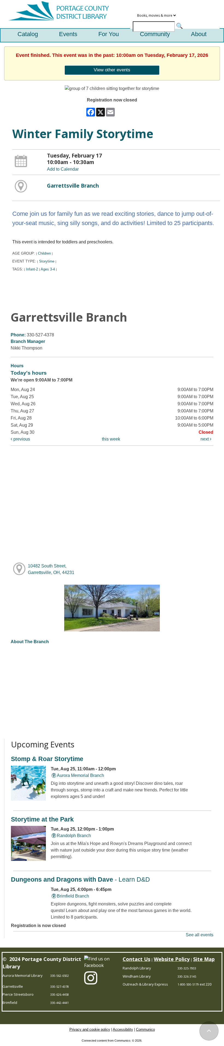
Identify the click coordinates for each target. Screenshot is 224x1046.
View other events (112, 69)
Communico (145, 1029)
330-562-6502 (59, 976)
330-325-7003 (187, 968)
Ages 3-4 (48, 269)
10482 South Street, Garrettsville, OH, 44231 (51, 569)
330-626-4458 (59, 994)
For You (108, 34)
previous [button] (21, 439)
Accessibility (123, 1029)
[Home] (56, 14)
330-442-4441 (59, 1003)
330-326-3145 (187, 976)
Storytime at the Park (42, 819)
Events (68, 34)
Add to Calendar (63, 169)
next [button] (205, 439)
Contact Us (136, 959)
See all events (199, 935)
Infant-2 (32, 269)
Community (155, 34)
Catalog (27, 34)
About (199, 34)
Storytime (46, 261)
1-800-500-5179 (188, 984)
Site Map (204, 959)
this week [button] (111, 439)
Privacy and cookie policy (89, 1029)
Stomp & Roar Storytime (47, 758)
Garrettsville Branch (73, 185)
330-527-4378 (59, 986)
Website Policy (172, 959)
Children (44, 253)
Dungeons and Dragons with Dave (80, 879)
